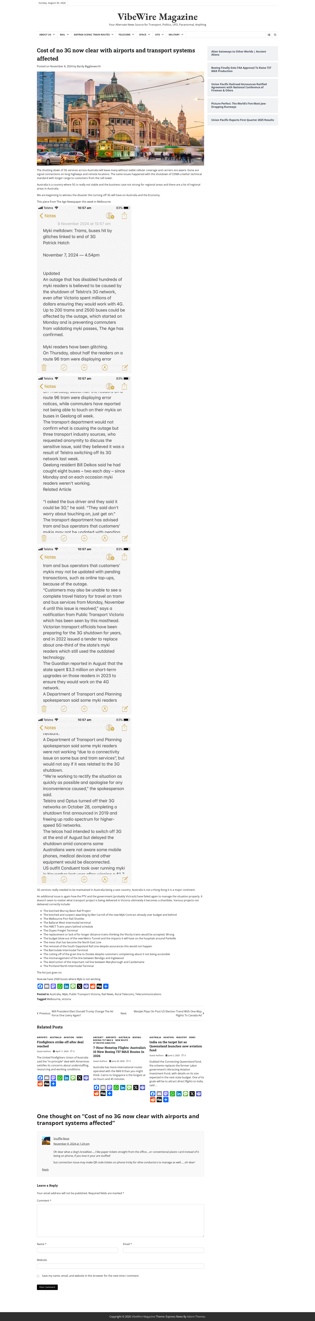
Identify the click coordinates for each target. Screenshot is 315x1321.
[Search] (275, 35)
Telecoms (124, 34)
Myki (65, 994)
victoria (66, 999)
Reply (45, 1169)
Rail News (107, 994)
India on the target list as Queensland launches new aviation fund (175, 1046)
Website (42, 1260)
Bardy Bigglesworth (89, 66)
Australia (55, 994)
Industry (181, 1037)
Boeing (137, 1037)
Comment (44, 1200)
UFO (157, 34)
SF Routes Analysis (104, 1043)
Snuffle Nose (61, 1138)
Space (142, 34)
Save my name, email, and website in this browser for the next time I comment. (90, 1276)
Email (127, 1244)
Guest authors (44, 1051)
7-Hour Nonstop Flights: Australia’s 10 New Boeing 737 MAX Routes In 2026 (119, 1052)
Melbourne (53, 999)
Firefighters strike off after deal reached (60, 1044)
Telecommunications (148, 994)
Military (174, 34)
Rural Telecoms (124, 994)
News (79, 1037)
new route (121, 1040)
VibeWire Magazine (157, 16)
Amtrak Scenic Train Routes (92, 34)
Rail (62, 34)
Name (41, 1244)
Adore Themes (196, 1316)
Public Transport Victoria (84, 994)
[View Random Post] (269, 35)
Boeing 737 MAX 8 (103, 1040)
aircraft (98, 1037)
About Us (45, 34)
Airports (42, 1037)
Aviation (69, 1037)
